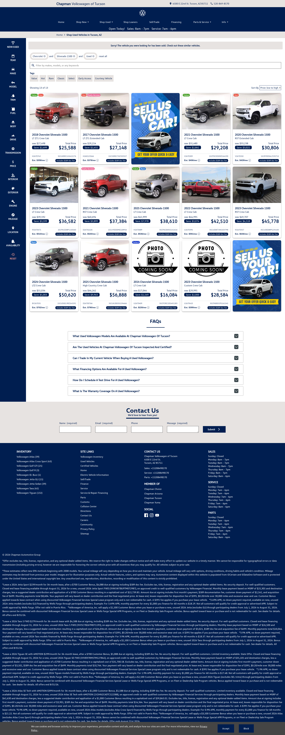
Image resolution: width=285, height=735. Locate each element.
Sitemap (84, 533)
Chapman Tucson (153, 498)
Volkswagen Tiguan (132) (29, 492)
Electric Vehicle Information (94, 474)
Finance (84, 483)
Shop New (81, 22)
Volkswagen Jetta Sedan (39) (31, 483)
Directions (85, 510)
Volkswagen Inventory (91, 456)
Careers (84, 520)
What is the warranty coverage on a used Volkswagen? (106, 391)
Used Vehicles (87, 461)
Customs (85, 501)
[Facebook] (146, 515)
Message (177, 423)
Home (61, 22)
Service (84, 488)
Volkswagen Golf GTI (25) (29, 465)
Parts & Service (201, 22)
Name (68, 423)
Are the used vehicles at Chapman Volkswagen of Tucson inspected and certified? (122, 347)
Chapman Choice (153, 488)
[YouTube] (157, 515)
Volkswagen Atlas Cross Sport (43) (34, 461)
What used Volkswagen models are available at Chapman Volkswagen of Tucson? (121, 336)
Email (104, 423)
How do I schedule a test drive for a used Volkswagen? (106, 380)
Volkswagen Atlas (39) (28, 456)
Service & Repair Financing (94, 492)
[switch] (34, 78)
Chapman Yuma (152, 502)
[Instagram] (151, 515)
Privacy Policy (87, 528)
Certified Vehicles (89, 465)
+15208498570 (159, 468)
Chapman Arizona (153, 493)
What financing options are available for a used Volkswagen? (110, 369)
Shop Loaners (130, 22)
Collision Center (88, 506)
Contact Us (86, 515)
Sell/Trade (154, 22)
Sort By (255, 87)
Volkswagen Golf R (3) (28, 470)
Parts (83, 497)
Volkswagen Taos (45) (28, 488)
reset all (103, 56)
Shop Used (105, 22)
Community (86, 524)
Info (224, 22)
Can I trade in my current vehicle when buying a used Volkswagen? (113, 358)
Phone (134, 423)
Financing (176, 22)
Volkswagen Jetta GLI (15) (30, 479)
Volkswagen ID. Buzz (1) (29, 474)
